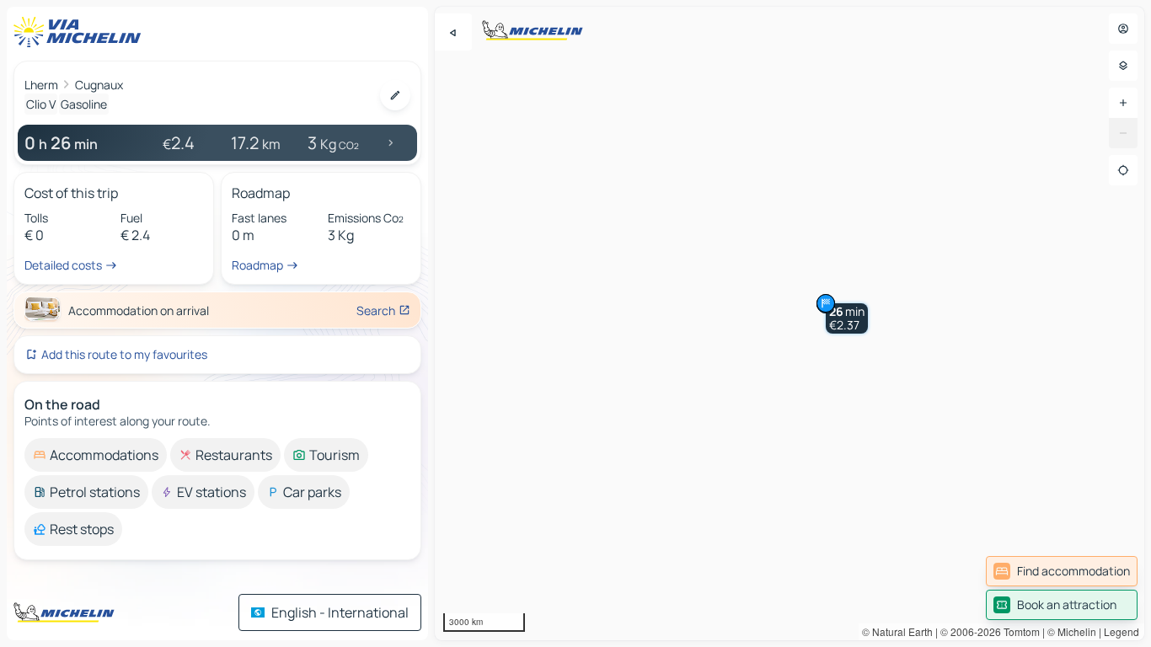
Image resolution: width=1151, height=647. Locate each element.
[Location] (1123, 170)
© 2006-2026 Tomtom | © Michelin (1018, 631)
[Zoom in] (1123, 103)
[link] (1062, 571)
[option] (95, 455)
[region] (789, 323)
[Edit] (395, 95)
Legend (1121, 631)
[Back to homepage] (80, 32)
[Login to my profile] (1123, 28)
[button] (847, 318)
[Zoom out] (1123, 133)
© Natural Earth (897, 631)
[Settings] (1123, 66)
